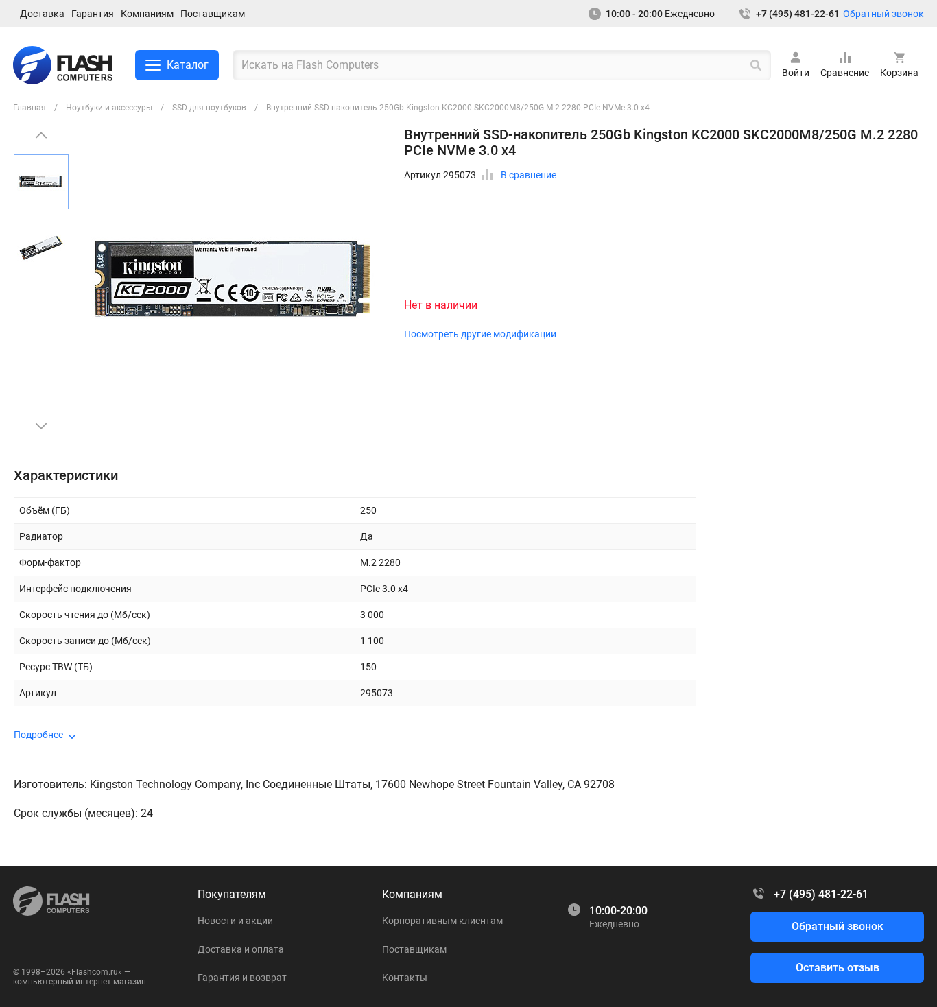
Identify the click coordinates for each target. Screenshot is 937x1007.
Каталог (188, 64)
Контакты (404, 977)
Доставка (42, 13)
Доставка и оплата (241, 949)
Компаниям (147, 13)
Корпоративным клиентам (442, 920)
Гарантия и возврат (242, 977)
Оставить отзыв (837, 967)
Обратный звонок (883, 13)
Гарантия (92, 13)
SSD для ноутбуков (209, 107)
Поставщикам (212, 13)
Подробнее (38, 734)
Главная (29, 107)
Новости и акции (235, 920)
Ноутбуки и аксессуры (109, 107)
